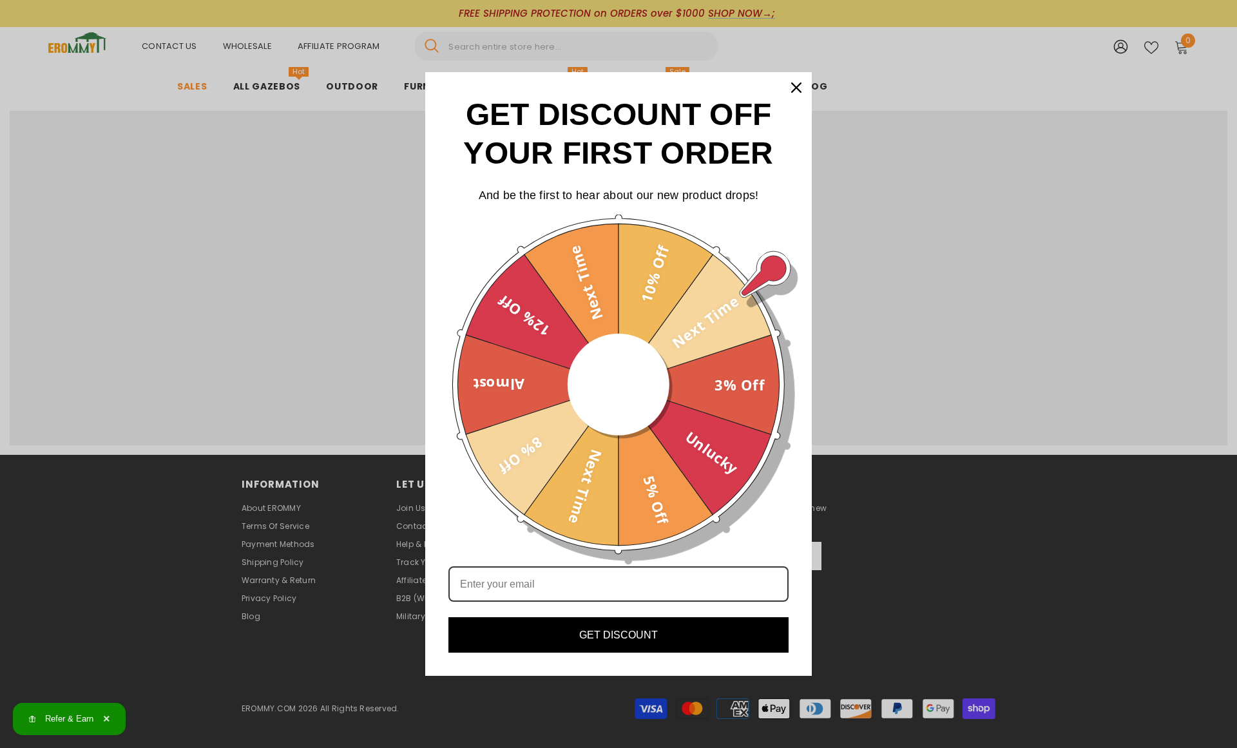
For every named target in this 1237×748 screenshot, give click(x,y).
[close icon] (796, 87)
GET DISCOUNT (618, 634)
